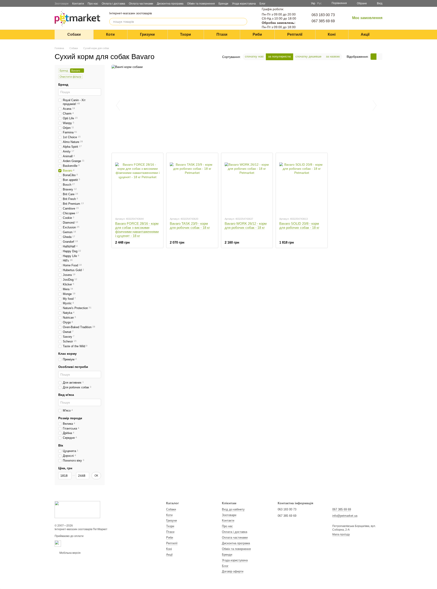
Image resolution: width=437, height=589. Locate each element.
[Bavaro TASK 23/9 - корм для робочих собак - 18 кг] (192, 184)
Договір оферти (232, 571)
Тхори (185, 34)
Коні (331, 34)
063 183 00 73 (323, 15)
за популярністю (279, 56)
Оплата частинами (141, 3)
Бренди (223, 3)
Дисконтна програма (170, 3)
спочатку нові (254, 56)
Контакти (78, 3)
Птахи (221, 34)
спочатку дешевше (308, 56)
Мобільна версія (70, 552)
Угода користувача (244, 3)
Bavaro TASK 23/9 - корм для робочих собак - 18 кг (190, 226)
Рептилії (294, 34)
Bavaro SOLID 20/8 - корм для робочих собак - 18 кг (299, 226)
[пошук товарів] (243, 21)
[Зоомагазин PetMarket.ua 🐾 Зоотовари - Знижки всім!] (77, 509)
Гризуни (147, 34)
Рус (319, 3)
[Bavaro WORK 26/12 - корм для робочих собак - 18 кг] (247, 184)
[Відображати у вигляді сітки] (373, 56)
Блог (262, 3)
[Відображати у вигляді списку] (379, 56)
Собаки (74, 34)
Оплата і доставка (113, 3)
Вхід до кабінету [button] (233, 509)
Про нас (93, 3)
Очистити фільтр (70, 76)
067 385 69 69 (323, 21)
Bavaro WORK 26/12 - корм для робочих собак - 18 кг (246, 226)
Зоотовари (62, 3)
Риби (257, 34)
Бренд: (64, 70)
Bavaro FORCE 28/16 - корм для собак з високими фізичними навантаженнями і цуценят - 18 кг (137, 230)
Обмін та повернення (201, 3)
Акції (365, 34)
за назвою (333, 56)
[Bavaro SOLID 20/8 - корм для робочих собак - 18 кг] (301, 184)
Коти (110, 34)
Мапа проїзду (341, 534)
